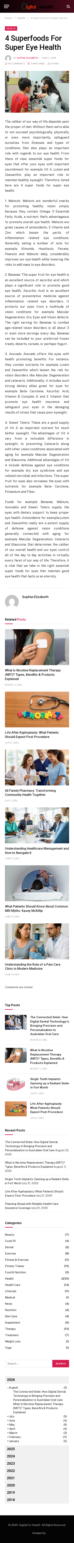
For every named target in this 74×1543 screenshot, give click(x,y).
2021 (11, 1478)
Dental (9, 1247)
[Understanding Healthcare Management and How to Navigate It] (37, 825)
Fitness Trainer (14, 1266)
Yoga (8, 1347)
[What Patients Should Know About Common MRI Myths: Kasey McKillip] (37, 883)
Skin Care (11, 1316)
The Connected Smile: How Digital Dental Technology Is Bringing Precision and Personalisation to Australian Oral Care (49, 1025)
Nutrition (10, 1310)
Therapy (10, 1328)
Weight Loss (13, 1341)
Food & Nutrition (15, 1272)
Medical (10, 1297)
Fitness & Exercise (17, 1259)
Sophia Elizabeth (27, 58)
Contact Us (39, 1533)
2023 (11, 1463)
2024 (11, 1456)
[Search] (68, 6)
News (8, 1303)
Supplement (12, 1322)
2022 (11, 1471)
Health (11, 28)
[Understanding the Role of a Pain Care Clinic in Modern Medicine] (37, 941)
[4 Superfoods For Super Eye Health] (37, 91)
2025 (11, 1449)
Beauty (9, 1234)
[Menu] (6, 6)
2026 (11, 1380)
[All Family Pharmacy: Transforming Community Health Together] (37, 767)
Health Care (12, 1284)
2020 (11, 1485)
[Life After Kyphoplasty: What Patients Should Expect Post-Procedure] (37, 710)
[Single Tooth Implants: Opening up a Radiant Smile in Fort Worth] (16, 1084)
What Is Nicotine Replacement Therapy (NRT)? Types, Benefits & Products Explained (33, 674)
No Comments (16, 63)
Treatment (12, 1335)
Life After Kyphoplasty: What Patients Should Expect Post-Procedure (46, 1108)
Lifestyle (10, 1291)
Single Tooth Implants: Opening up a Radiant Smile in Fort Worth (49, 1083)
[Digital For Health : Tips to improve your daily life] (36, 6)
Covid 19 (10, 1241)
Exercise (10, 1253)
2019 (11, 1492)
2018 (11, 1500)
